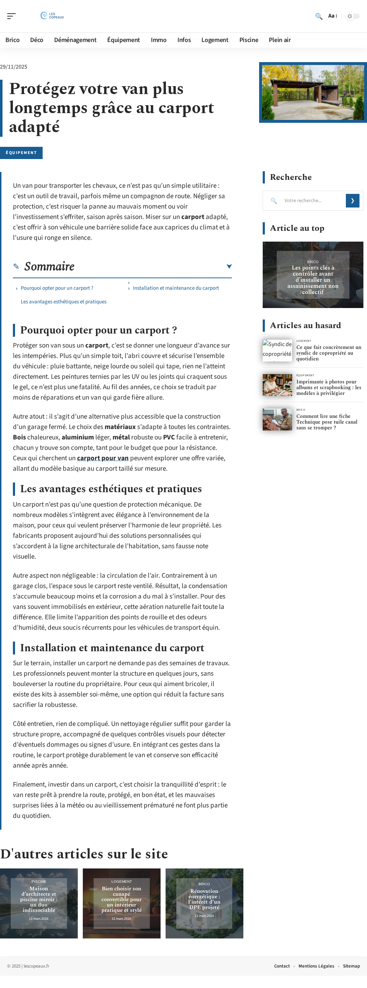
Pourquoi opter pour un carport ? (57, 288)
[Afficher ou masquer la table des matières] (153, 266)
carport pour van (103, 458)
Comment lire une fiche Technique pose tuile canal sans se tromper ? (326, 422)
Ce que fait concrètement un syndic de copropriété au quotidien (328, 353)
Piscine (39, 882)
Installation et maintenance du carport (176, 288)
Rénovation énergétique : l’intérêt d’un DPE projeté (204, 899)
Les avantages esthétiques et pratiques (63, 302)
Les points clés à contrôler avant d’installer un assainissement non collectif (313, 280)
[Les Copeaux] (51, 16)
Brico (204, 884)
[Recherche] (319, 16)
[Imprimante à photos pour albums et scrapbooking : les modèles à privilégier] (277, 385)
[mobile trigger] (13, 16)
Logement (121, 882)
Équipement (21, 153)
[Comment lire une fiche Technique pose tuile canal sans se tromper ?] (277, 419)
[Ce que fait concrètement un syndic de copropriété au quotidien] (277, 351)
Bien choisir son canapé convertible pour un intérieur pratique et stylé (121, 899)
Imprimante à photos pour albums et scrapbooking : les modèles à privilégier (328, 387)
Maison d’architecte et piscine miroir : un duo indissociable (38, 899)
